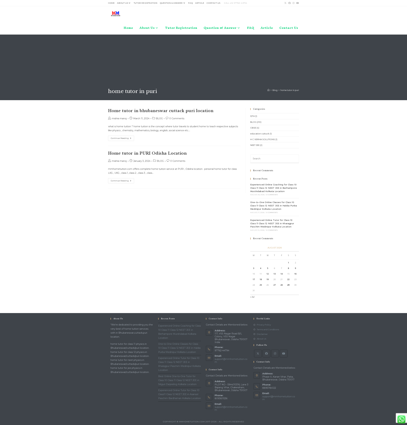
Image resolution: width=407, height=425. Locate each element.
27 (274, 285)
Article (199, 3)
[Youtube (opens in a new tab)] (297, 3)
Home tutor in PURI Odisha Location (147, 153)
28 (281, 285)
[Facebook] (266, 353)
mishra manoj (119, 118)
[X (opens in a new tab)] (285, 3)
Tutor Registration (145, 3)
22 (288, 279)
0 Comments (176, 118)
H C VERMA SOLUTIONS (262, 139)
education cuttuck (259, 133)
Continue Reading (122, 139)
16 (295, 273)
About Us (122, 3)
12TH (252, 116)
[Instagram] (275, 353)
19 (267, 279)
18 (261, 279)
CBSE (253, 127)
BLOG (159, 118)
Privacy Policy (264, 324)
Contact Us (213, 3)
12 (267, 273)
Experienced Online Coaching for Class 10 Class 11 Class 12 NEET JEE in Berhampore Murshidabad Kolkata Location (273, 188)
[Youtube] (283, 353)
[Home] (268, 90)
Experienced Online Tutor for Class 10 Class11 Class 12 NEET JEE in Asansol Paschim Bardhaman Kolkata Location (179, 394)
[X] (258, 353)
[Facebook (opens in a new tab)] (289, 3)
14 (281, 273)
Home (111, 3)
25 (261, 285)
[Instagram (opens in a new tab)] (293, 3)
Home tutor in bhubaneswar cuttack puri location (160, 110)
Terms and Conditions (268, 329)
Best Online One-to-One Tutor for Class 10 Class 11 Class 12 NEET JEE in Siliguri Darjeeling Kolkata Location (178, 380)
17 (254, 279)
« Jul (252, 297)
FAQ (190, 3)
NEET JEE (254, 145)
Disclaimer (262, 334)
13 (274, 273)
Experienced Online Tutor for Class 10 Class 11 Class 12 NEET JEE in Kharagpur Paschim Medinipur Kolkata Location (272, 223)
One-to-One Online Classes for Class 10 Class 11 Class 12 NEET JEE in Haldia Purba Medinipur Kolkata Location (273, 205)
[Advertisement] (203, 64)
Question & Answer (171, 3)
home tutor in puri (289, 90)
